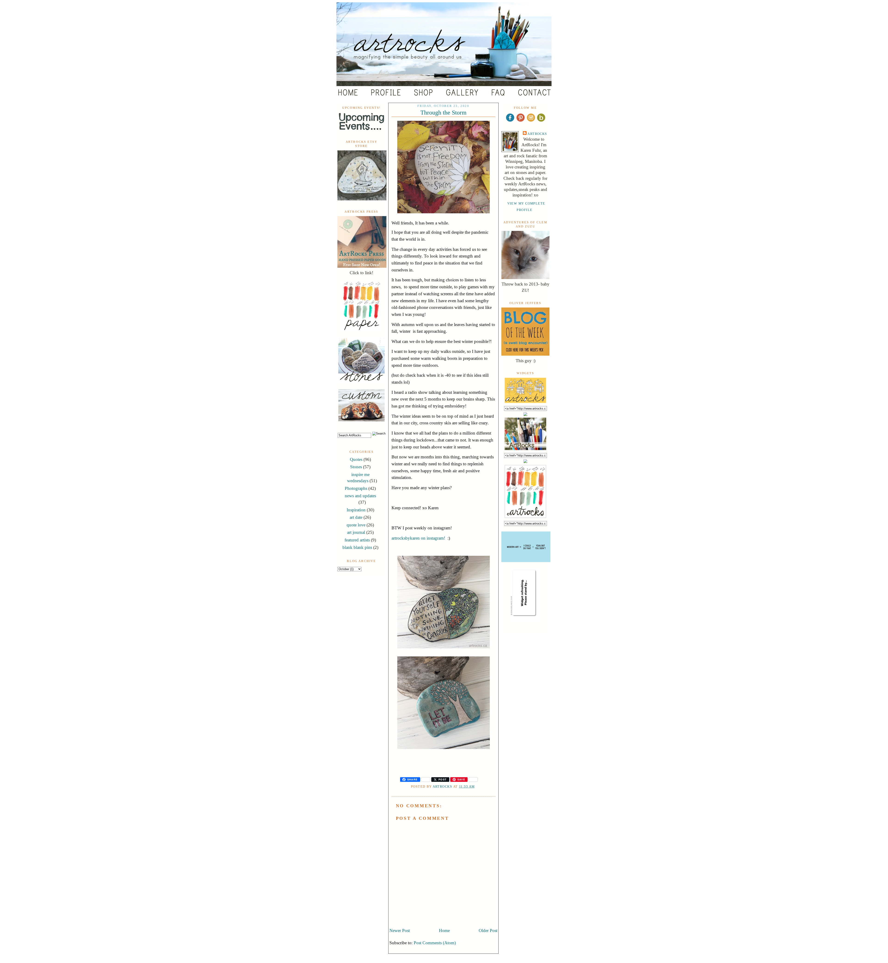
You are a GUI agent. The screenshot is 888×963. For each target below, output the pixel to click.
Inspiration (356, 509)
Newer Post (399, 930)
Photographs (356, 488)
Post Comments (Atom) (435, 942)
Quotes (356, 459)
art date (356, 517)
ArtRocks (537, 134)
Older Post (488, 930)
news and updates (360, 495)
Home (444, 930)
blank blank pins (357, 547)
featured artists (357, 539)
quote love (356, 524)
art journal (356, 532)
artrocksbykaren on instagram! (418, 538)
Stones (356, 466)
